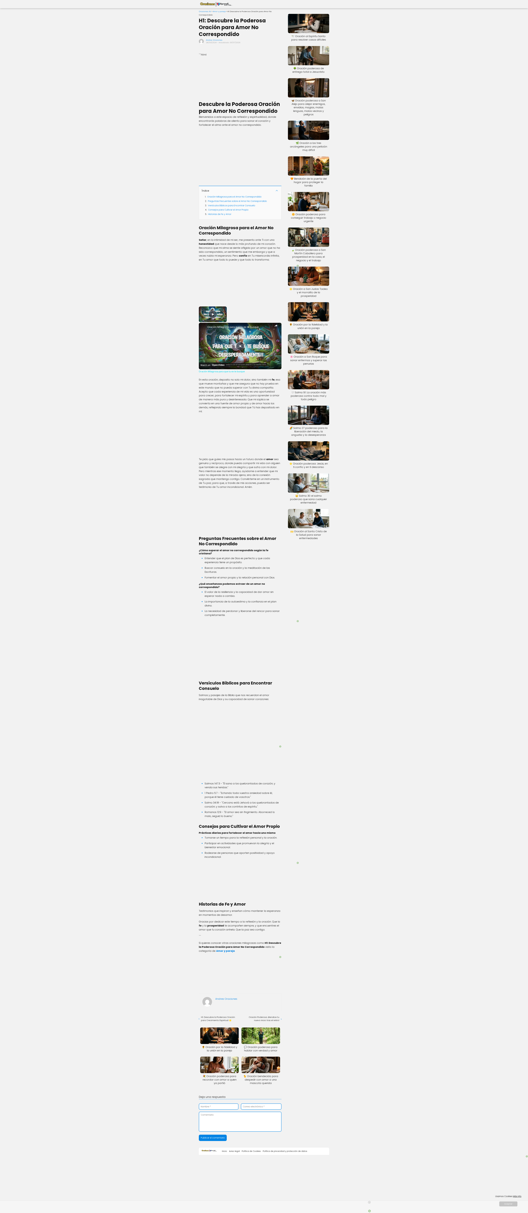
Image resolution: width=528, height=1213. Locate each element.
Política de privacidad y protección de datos (285, 1151)
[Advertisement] (240, 79)
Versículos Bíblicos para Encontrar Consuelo (231, 205)
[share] (275, 325)
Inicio (224, 1151)
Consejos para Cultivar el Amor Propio (228, 209)
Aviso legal (234, 1151)
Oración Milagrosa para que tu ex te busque (233, 327)
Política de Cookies (251, 1151)
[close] (369, 1202)
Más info (517, 1196)
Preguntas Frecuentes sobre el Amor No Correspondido (237, 201)
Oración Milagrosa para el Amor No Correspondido (234, 196)
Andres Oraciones (214, 40)
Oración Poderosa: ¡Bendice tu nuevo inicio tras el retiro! (264, 1019)
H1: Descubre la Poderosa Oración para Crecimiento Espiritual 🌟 (218, 1019)
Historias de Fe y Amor (219, 214)
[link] (203, 327)
